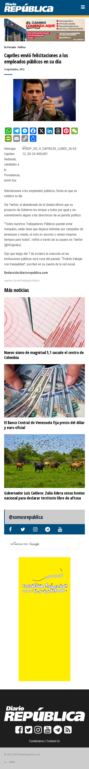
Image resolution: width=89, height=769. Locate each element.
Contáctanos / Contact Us (44, 741)
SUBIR (12, 762)
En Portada (10, 47)
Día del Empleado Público (26, 280)
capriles (8, 280)
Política (21, 47)
